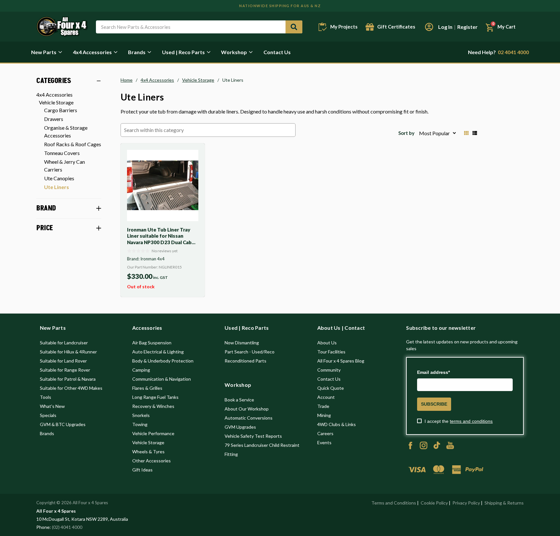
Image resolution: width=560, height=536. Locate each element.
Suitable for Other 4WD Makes (71, 388)
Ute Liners (56, 187)
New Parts (43, 52)
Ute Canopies (59, 178)
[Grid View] (466, 133)
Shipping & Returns (504, 503)
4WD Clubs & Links (336, 424)
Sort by (406, 133)
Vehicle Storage (56, 102)
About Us (327, 342)
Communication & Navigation (161, 379)
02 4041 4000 (498, 52)
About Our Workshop (247, 408)
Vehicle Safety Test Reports (253, 436)
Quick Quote (330, 388)
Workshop (234, 52)
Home (127, 80)
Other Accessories (151, 460)
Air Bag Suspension (151, 342)
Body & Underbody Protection (162, 360)
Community (329, 370)
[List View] (474, 133)
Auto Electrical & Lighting (158, 351)
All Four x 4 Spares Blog (340, 360)
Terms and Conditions (393, 503)
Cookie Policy (434, 503)
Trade (323, 406)
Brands (137, 52)
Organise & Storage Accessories (66, 131)
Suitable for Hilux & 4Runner (68, 351)
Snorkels (141, 415)
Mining (324, 415)
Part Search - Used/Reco (249, 351)
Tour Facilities (331, 351)
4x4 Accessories (92, 52)
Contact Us (277, 52)
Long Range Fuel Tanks (155, 397)
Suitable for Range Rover (65, 370)
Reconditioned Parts (245, 360)
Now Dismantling (242, 342)
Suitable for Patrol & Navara (68, 379)
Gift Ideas (142, 469)
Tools (45, 397)
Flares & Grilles (147, 388)
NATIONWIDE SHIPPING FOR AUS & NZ (280, 6)
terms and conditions (471, 421)
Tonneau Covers (62, 153)
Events (324, 442)
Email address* (433, 372)
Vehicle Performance (153, 433)
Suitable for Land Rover (63, 360)
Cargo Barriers (60, 110)
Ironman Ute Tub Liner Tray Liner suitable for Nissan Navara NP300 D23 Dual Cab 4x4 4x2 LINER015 (159, 239)
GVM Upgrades (240, 427)
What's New (52, 406)
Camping (141, 370)
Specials (48, 415)
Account (326, 397)
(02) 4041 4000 (67, 527)
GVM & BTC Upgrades (63, 424)
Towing (139, 424)
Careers (325, 433)
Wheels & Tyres (148, 451)
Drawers (53, 119)
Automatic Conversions (249, 418)
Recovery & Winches (153, 406)
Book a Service (239, 399)
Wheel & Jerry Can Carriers (64, 166)
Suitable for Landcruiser (64, 342)
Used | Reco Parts (183, 52)
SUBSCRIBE (434, 404)
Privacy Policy (466, 503)
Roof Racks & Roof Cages (72, 144)
